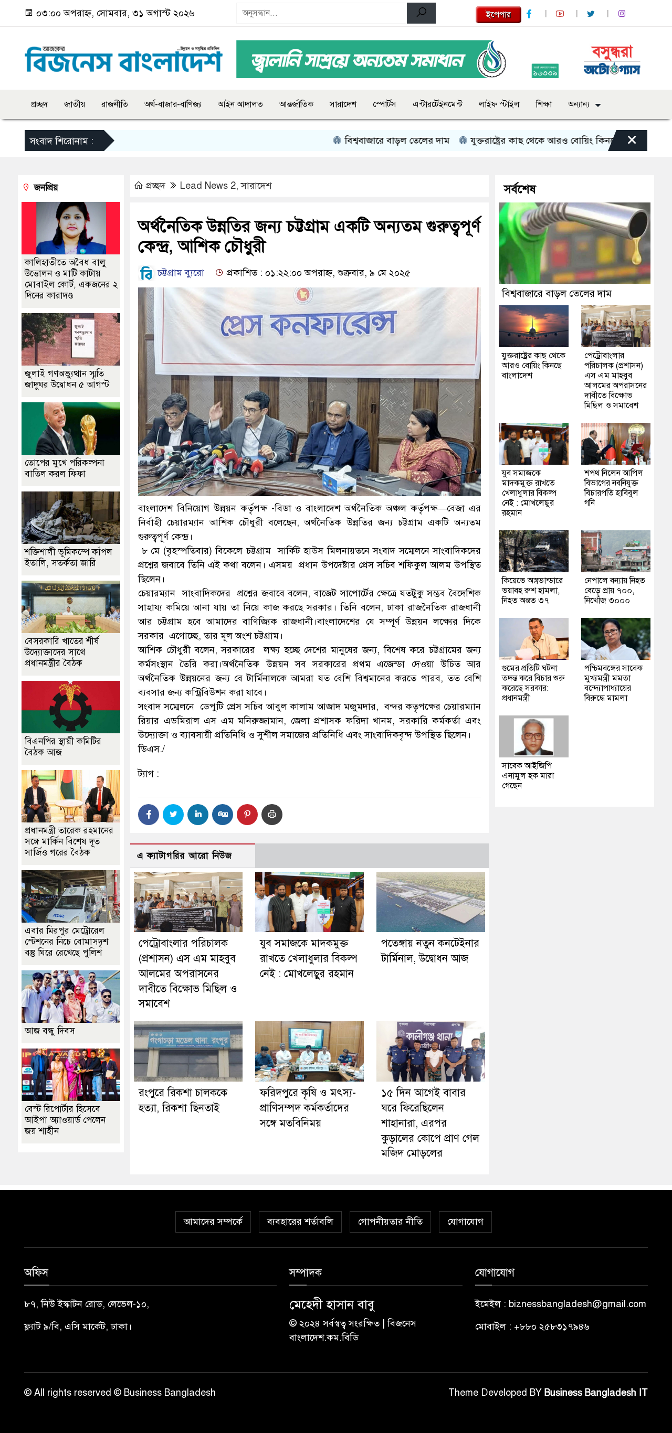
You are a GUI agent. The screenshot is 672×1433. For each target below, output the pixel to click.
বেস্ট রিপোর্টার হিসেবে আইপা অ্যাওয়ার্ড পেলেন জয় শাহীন (65, 1120)
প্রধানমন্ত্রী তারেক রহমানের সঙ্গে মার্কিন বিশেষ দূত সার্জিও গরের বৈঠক (69, 841)
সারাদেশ (343, 104)
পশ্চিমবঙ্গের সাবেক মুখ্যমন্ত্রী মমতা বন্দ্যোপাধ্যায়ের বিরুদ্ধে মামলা (613, 683)
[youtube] (561, 14)
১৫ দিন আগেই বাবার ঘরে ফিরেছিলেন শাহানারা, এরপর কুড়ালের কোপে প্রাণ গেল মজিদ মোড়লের (430, 1123)
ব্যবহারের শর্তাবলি (300, 1221)
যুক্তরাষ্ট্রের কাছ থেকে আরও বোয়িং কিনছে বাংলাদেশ (529, 140)
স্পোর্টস (384, 104)
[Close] (623, 143)
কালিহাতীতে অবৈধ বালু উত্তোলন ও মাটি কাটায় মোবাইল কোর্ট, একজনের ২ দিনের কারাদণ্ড (71, 279)
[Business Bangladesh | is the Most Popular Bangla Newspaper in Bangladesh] (124, 56)
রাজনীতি (114, 104)
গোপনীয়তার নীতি (390, 1221)
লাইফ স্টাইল (499, 104)
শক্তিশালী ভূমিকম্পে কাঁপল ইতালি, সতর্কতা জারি (68, 558)
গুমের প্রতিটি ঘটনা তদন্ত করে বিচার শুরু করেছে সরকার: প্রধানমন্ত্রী (533, 683)
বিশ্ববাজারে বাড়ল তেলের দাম (363, 140)
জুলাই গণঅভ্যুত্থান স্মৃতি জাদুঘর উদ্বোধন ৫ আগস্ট (67, 379)
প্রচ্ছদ (39, 104)
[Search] (421, 13)
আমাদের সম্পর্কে (213, 1221)
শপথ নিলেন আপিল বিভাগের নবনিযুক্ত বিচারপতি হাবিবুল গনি (613, 488)
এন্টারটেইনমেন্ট (438, 104)
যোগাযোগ (465, 1221)
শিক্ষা (544, 104)
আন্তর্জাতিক (296, 104)
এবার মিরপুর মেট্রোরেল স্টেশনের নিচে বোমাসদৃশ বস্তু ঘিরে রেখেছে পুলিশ (66, 941)
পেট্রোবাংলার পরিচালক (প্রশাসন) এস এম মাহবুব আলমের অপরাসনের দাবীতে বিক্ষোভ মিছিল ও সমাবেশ (188, 973)
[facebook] (530, 14)
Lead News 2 (208, 185)
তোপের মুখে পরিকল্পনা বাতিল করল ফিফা (64, 468)
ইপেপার (498, 14)
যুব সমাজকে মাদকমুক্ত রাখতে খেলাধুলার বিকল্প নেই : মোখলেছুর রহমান (309, 958)
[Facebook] (148, 814)
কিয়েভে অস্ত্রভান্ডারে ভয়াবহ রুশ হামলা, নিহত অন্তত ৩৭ (532, 590)
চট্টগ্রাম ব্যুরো (181, 273)
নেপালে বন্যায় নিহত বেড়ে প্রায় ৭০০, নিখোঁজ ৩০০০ (614, 590)
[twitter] (592, 14)
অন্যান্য (579, 104)
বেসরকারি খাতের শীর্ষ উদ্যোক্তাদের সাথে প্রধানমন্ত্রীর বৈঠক (62, 652)
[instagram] (623, 14)
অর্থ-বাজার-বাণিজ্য (173, 104)
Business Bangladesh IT (596, 1392)
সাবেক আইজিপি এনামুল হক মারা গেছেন (528, 776)
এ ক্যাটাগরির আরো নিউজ (184, 855)
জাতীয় (74, 104)
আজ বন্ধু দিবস (50, 1030)
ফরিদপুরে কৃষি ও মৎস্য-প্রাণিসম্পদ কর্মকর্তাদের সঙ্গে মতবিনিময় (308, 1108)
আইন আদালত (240, 104)
